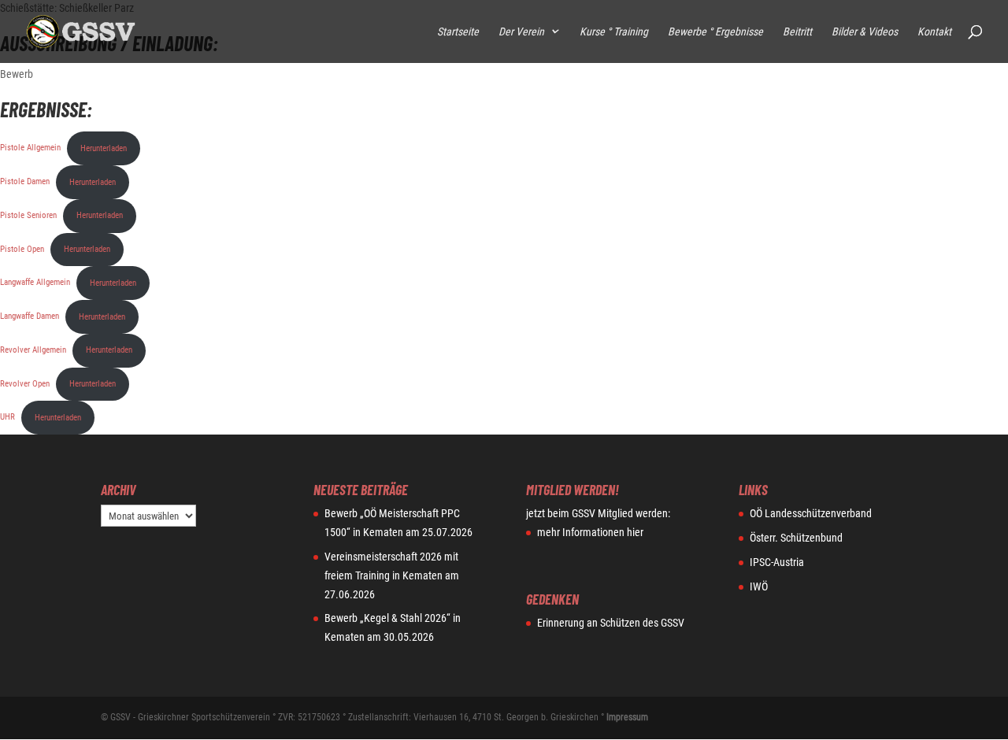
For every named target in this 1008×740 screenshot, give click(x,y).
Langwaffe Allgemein (35, 283)
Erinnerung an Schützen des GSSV (610, 622)
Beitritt (797, 32)
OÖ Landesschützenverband (811, 513)
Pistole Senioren (28, 215)
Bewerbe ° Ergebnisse (715, 32)
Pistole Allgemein (30, 148)
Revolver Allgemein (33, 350)
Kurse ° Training (614, 32)
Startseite (458, 32)
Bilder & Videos (865, 32)
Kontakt (934, 32)
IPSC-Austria (777, 562)
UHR (7, 418)
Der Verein (521, 32)
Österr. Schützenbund (796, 537)
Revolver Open (25, 384)
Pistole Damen (25, 182)
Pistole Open (22, 249)
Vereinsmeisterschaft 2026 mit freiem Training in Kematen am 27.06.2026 (391, 575)
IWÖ (759, 586)
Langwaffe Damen (29, 317)
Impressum (627, 717)
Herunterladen (103, 148)
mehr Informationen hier (590, 532)
